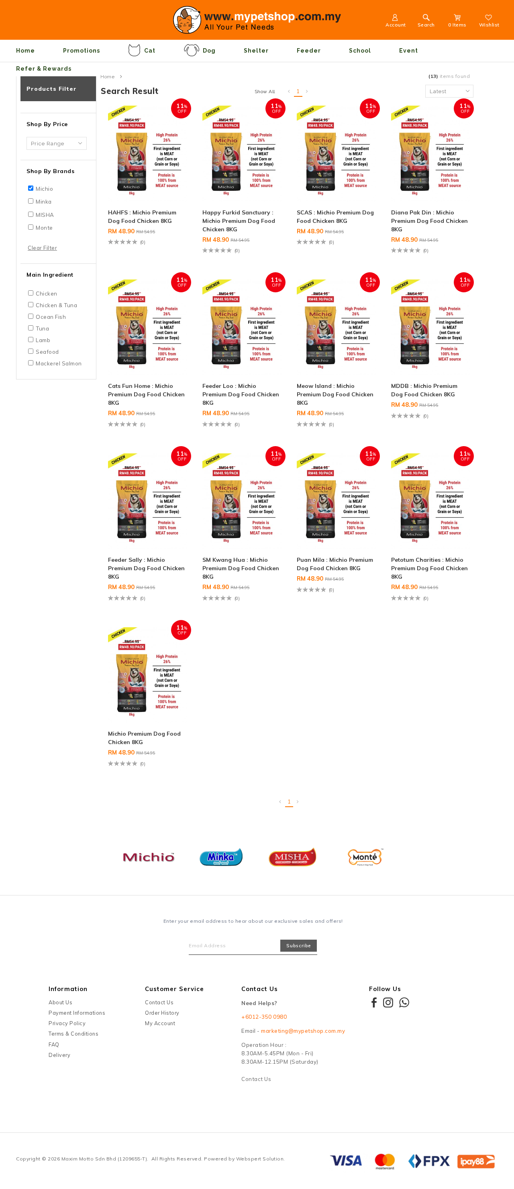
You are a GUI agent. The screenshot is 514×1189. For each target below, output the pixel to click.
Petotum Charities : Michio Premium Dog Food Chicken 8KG (429, 568)
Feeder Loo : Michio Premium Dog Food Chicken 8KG (240, 394)
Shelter (256, 50)
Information (68, 989)
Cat (149, 50)
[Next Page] (307, 91)
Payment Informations (77, 1013)
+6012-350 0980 (264, 1017)
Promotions (81, 50)
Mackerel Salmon (59, 363)
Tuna (42, 328)
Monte (44, 227)
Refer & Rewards (43, 68)
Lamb (43, 340)
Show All (265, 91)
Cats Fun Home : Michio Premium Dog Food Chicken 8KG (146, 394)
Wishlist (489, 25)
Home (25, 50)
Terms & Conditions (73, 1033)
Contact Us (159, 1002)
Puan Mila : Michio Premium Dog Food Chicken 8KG (335, 564)
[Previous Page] (289, 91)
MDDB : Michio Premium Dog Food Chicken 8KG (424, 390)
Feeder (309, 50)
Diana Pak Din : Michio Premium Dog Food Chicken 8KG (429, 221)
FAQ (54, 1044)
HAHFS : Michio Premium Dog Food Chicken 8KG (142, 216)
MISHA (45, 215)
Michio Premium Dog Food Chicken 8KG (144, 738)
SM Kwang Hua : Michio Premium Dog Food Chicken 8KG (240, 568)
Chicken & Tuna (56, 305)
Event (408, 50)
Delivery (59, 1055)
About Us (60, 1002)
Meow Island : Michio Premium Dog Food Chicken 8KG (335, 394)
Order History (162, 1013)
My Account (160, 1023)
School (360, 50)
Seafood (47, 352)
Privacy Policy (67, 1023)
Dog (209, 50)
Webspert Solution (260, 1159)
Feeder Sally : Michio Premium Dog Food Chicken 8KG (146, 568)
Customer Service (174, 989)
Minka (44, 201)
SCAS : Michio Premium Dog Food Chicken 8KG (335, 216)
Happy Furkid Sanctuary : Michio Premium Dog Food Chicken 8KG (238, 221)
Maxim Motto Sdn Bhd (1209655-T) (104, 1159)
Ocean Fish (51, 317)
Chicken (46, 293)
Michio (44, 189)
